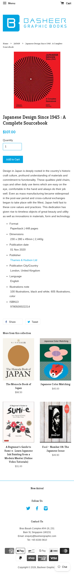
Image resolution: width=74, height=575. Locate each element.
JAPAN (17, 43)
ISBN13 (14, 301)
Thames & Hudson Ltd (23, 260)
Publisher (15, 255)
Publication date (19, 244)
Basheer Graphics (46, 567)
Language (15, 276)
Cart (68, 3)
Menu (11, 3)
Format (13, 223)
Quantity (8, 140)
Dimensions (16, 234)
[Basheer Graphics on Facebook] (37, 509)
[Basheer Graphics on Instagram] (46, 509)
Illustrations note (19, 286)
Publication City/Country (23, 265)
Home (5, 43)
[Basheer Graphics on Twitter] (28, 509)
